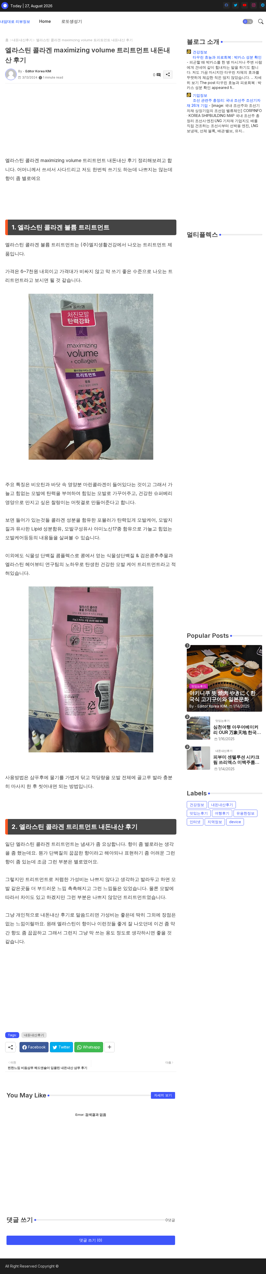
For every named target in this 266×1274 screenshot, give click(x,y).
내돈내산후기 (22, 40)
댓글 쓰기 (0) (90, 1240)
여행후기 (222, 813)
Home (45, 21)
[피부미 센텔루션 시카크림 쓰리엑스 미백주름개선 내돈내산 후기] (198, 758)
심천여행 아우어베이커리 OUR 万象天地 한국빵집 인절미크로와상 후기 (237, 729)
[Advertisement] (90, 119)
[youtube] (244, 5)
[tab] (45, 21)
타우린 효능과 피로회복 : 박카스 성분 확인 (227, 57)
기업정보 (200, 95)
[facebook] (226, 5)
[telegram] (263, 5)
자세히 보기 (163, 1095)
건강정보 (200, 52)
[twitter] (235, 5)
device (235, 822)
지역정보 (215, 822)
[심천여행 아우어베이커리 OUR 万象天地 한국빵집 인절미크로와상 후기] (198, 728)
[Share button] (109, 1047)
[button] (248, 21)
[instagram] (253, 5)
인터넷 (195, 822)
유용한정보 (245, 813)
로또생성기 (71, 21)
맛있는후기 (199, 813)
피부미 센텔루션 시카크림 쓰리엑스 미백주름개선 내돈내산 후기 (236, 759)
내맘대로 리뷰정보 (15, 21)
